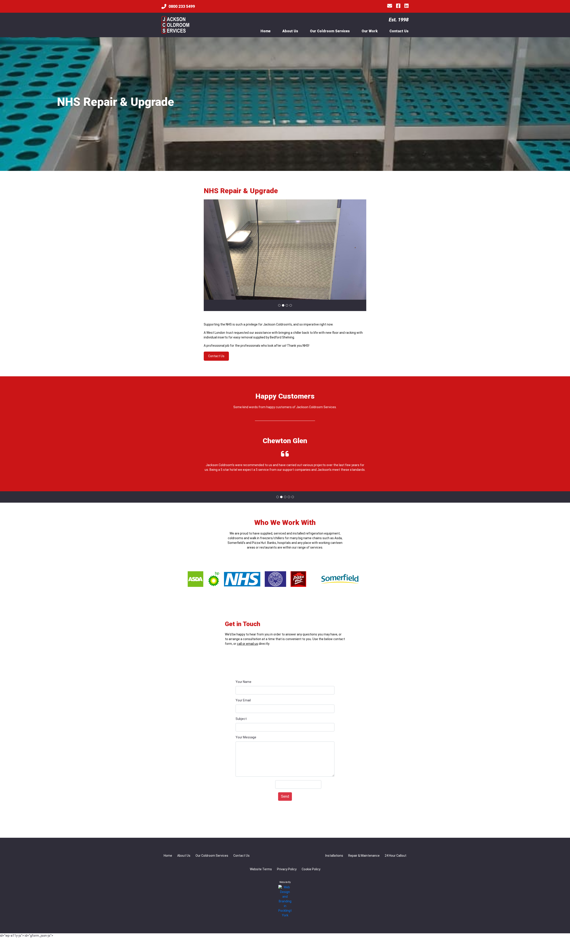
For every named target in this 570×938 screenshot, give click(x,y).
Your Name (243, 682)
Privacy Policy (287, 869)
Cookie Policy (311, 869)
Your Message (246, 737)
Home (266, 31)
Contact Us (399, 31)
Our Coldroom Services (330, 31)
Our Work (370, 31)
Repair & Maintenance (364, 855)
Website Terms (261, 869)
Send (285, 796)
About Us (290, 31)
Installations (334, 855)
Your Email (243, 700)
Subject (241, 719)
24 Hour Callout (395, 855)
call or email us (247, 643)
